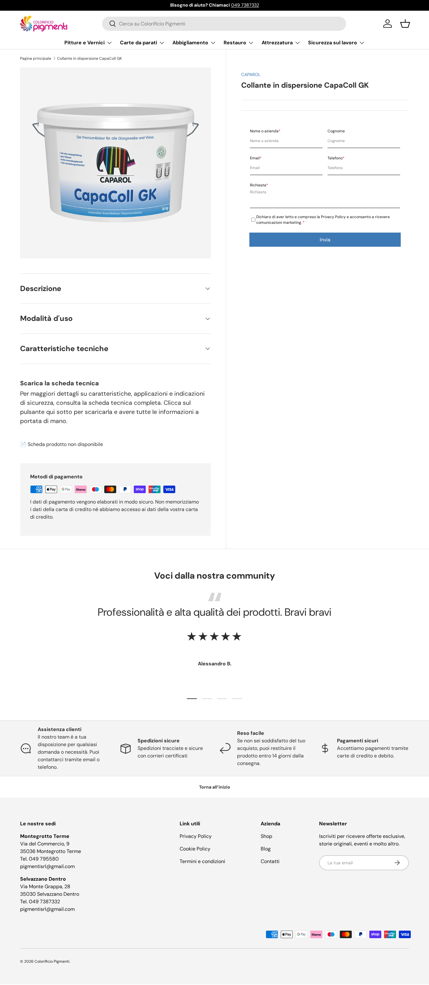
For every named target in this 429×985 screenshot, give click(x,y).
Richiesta (259, 185)
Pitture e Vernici (84, 42)
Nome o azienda (265, 131)
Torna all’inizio (214, 787)
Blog (266, 848)
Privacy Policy (196, 836)
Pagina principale (35, 58)
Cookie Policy (195, 848)
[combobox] (224, 24)
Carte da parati (138, 42)
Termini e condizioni (202, 861)
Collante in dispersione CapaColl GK (89, 58)
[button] (405, 23)
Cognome (336, 131)
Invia (325, 239)
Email (256, 158)
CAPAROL (250, 74)
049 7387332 (245, 5)
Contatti (270, 861)
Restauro (235, 42)
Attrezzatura (277, 42)
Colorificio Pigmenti (52, 961)
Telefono (336, 158)
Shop (266, 836)
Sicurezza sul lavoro (332, 42)
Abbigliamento (190, 42)
